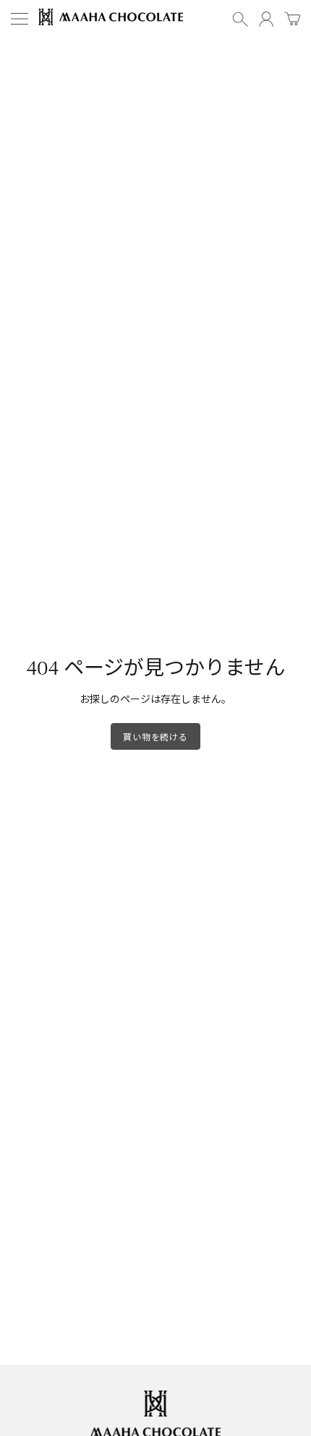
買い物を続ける (155, 736)
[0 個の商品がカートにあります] (292, 19)
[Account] (266, 19)
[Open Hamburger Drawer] (19, 18)
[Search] (240, 19)
